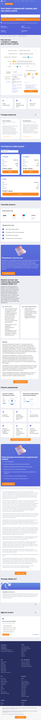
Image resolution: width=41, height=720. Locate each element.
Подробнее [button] (5, 634)
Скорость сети (8, 76)
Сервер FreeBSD (3, 669)
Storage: (9, 66)
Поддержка (8, 81)
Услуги (22, 644)
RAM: (10, 63)
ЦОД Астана (23, 690)
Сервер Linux (3, 663)
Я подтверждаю (20, 717)
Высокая (31, 57)
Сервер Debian (3, 666)
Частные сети (3, 684)
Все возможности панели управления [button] (20, 439)
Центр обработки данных (12, 50)
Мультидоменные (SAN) (25, 663)
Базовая (24, 57)
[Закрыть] (39, 706)
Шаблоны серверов (4, 681)
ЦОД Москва (23, 693)
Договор (2, 703)
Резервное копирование (8, 72)
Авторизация (3, 678)
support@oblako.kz (4, 645)
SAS (15, 66)
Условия (3, 700)
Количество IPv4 (8, 78)
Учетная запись (3, 679)
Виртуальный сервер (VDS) (25, 648)
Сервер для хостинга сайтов (6, 672)
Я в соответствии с (31, 87)
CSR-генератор (23, 687)
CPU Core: (9, 61)
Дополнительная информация (17, 74)
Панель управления (24, 681)
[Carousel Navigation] (30, 115)
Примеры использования (5, 693)
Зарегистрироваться (20, 19)
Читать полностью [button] (6, 136)
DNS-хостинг (23, 651)
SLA (1, 705)
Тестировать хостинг (8, 273)
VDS (2, 659)
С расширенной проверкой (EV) (26, 666)
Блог (22, 679)
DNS (1, 690)
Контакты (23, 702)
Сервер (2, 687)
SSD (20, 66)
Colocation (23, 654)
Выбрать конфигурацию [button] (21, 381)
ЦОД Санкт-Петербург (25, 696)
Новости (22, 705)
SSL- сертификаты (25, 659)
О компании (24, 700)
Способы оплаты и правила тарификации (17, 88)
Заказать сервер (20, 573)
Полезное (23, 676)
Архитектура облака (24, 684)
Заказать (31, 91)
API (1, 676)
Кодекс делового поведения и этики (7, 651)
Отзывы (22, 703)
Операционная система (13, 53)
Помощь (22, 678)
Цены (2, 702)
